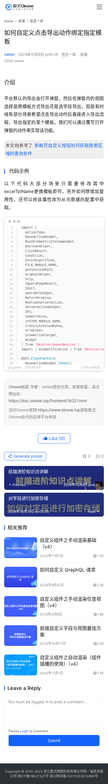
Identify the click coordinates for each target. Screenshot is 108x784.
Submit (54, 740)
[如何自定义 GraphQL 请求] (20, 577)
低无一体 (68, 54)
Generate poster (27, 456)
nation (9, 54)
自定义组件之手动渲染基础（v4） (68, 543)
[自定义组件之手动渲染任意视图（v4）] (20, 606)
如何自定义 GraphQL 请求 (68, 570)
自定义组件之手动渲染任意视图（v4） (70, 602)
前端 (84, 54)
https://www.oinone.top (59, 409)
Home (8, 21)
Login (24, 731)
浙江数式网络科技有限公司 (63, 771)
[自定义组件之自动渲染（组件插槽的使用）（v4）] (20, 664)
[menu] (99, 7)
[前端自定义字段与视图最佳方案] (20, 635)
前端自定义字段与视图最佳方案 (70, 632)
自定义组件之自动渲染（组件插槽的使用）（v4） (70, 661)
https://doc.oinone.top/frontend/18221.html (48, 400)
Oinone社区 (19, 386)
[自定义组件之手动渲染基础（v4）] (20, 547)
